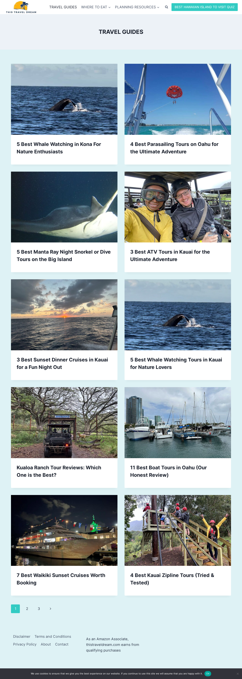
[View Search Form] (166, 7)
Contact (61, 644)
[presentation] (64, 99)
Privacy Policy (24, 644)
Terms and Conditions (53, 636)
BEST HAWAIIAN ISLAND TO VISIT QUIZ (205, 7)
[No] (237, 673)
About (46, 644)
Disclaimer (21, 636)
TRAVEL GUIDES (63, 7)
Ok (207, 673)
